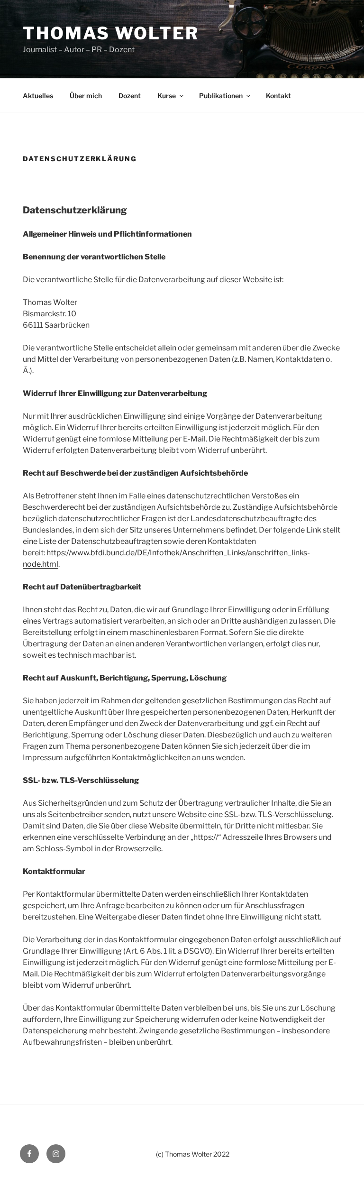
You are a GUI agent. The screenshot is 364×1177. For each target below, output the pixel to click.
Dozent (129, 96)
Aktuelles (38, 96)
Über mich (86, 96)
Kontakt (278, 96)
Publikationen (221, 96)
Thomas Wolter (111, 33)
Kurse (166, 96)
